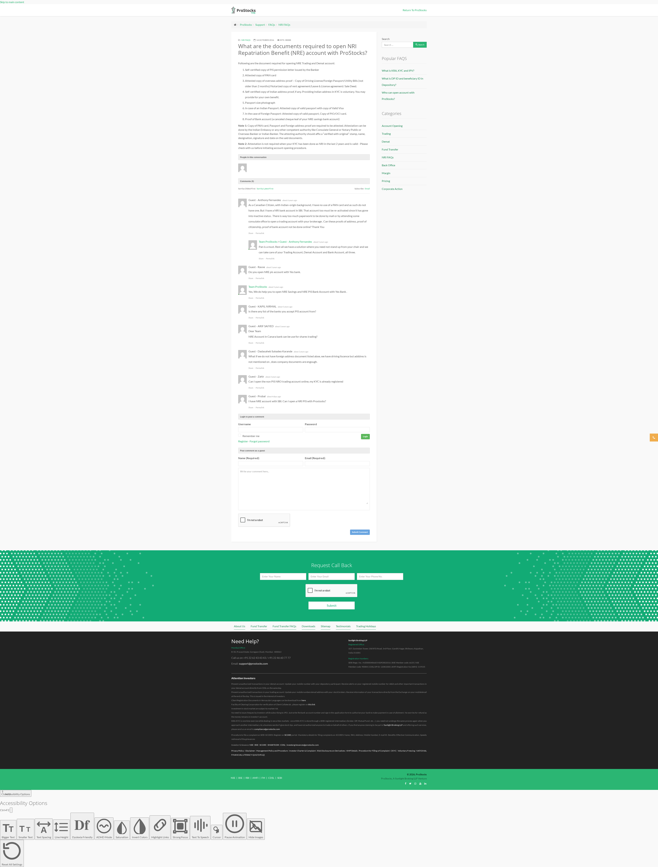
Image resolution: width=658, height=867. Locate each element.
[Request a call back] (654, 437)
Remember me (250, 436)
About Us (239, 626)
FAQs (271, 24)
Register (243, 441)
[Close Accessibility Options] (11, 810)
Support (260, 24)
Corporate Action (392, 188)
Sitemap (325, 626)
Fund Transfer (390, 149)
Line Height (61, 837)
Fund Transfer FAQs (284, 626)
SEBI (279, 777)
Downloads (308, 626)
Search (386, 38)
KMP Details (351, 750)
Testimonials (343, 626)
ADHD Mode (104, 837)
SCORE (287, 735)
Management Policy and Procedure (272, 750)
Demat (386, 141)
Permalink (260, 233)
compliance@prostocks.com (267, 729)
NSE (251, 745)
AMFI (255, 777)
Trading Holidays (366, 626)
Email (367, 188)
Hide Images (256, 837)
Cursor (217, 837)
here (304, 700)
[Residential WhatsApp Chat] (415, 783)
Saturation (122, 837)
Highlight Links (160, 837)
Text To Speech (200, 837)
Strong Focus (180, 837)
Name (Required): (249, 458)
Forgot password (260, 441)
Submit (332, 605)
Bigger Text (8, 830)
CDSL (282, 745)
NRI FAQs (284, 24)
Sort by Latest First (265, 188)
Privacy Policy (237, 750)
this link (311, 704)
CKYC (393, 750)
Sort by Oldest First (246, 188)
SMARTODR (273, 745)
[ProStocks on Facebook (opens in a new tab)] (405, 783)
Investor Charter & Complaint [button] (302, 750)
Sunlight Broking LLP (357, 640)
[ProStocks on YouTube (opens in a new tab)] (420, 783)
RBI (247, 777)
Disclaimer (250, 750)
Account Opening (392, 125)
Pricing (386, 181)
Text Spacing (43, 832)
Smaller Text (26, 831)
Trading (386, 133)
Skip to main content (12, 2)
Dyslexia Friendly (82, 826)
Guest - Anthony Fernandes (295, 241)
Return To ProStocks (415, 10)
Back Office (388, 165)
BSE (256, 745)
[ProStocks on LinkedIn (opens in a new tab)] (425, 783)
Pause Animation (235, 837)
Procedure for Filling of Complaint (374, 750)
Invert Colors (140, 837)
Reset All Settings (12, 864)
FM (263, 777)
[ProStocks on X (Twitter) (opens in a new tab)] (410, 783)
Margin (386, 173)
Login (365, 436)
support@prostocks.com (253, 663)
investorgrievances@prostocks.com (303, 745)
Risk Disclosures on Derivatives (331, 750)
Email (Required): (315, 458)
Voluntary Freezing (406, 750)
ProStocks (246, 24)
